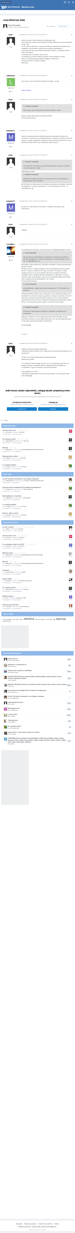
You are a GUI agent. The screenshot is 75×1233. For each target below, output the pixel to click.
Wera (12, 744)
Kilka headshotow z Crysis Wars (11, 496)
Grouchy (8, 432)
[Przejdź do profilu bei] (70, 597)
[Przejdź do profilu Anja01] (5, 715)
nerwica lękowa (7, 619)
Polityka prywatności (30, 1224)
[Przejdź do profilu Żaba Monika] (70, 465)
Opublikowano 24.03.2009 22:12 (33, 224)
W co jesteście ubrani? (9, 439)
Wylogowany (9, 480)
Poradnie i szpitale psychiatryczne (34, 480)
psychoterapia (7, 621)
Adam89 (8, 580)
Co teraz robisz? (12, 714)
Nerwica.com (28, 7)
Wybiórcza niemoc (7, 596)
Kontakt (56, 1224)
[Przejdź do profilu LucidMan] (11, 251)
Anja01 (13, 716)
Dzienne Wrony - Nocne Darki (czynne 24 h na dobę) (23, 732)
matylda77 (10, 131)
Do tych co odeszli (8, 527)
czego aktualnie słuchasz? (15, 702)
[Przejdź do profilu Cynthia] (70, 571)
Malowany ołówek (7, 553)
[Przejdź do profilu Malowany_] (70, 439)
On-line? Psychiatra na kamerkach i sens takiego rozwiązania (20, 479)
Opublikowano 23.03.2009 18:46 (33, 75)
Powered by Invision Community (37, 1230)
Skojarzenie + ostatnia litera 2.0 (17, 664)
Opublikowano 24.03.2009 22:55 (34, 244)
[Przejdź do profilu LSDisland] (11, 82)
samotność (49, 619)
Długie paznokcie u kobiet (10, 456)
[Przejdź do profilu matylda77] (11, 137)
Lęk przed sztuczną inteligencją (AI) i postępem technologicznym (21, 487)
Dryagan (13, 734)
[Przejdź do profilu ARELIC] (5, 721)
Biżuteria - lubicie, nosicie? (10, 513)
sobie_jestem (10, 572)
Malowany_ (9, 449)
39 (11, 146)
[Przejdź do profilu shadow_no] (5, 691)
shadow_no (9, 489)
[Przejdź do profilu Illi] (70, 527)
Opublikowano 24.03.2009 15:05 (33, 99)
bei (7, 598)
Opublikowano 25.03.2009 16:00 (33, 343)
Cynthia (8, 466)
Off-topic (22, 432)
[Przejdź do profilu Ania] (5, 685)
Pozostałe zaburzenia (25, 580)
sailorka (8, 458)
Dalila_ (8, 529)
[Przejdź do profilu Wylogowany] (70, 479)
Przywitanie (6, 570)
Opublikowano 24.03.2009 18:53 (33, 155)
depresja (61, 618)
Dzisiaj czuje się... (13, 658)
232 (11, 91)
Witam (24, 572)
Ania (12, 686)
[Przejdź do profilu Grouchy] (5, 665)
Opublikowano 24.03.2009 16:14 (33, 130)
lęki (54, 619)
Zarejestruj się (22, 409)
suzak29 (13, 680)
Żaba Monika (9, 441)
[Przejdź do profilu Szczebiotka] (70, 605)
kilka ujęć (5, 447)
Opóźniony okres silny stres (10, 604)
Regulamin (19, 1224)
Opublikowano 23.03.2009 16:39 (33, 34)
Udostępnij (51, 26)
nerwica (29, 618)
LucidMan (10, 244)
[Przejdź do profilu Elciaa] (70, 553)
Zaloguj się (53, 409)
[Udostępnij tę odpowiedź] (71, 34)
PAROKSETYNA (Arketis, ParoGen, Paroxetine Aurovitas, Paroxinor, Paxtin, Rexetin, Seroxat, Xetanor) (37, 684)
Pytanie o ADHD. (7, 579)
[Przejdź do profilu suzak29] (5, 677)
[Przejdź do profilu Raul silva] (70, 545)
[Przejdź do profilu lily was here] (5, 671)
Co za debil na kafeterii (9, 465)
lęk (17, 619)
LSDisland (10, 76)
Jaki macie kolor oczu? (9, 430)
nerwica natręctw (40, 619)
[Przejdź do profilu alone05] (70, 457)
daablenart (14, 710)
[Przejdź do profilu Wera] (5, 739)
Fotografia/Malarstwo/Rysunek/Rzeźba (32, 449)
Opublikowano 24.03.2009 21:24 (33, 201)
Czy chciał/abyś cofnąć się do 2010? (13, 544)
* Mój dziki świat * (13, 720)
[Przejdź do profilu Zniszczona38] (70, 431)
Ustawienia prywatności (45, 1224)
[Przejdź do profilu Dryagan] (5, 733)
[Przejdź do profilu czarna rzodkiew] (70, 579)
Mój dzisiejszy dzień (14, 708)
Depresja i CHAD (21, 598)
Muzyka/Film (26, 498)
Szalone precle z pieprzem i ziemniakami (20, 670)
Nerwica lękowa (24, 27)
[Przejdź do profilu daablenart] (5, 709)
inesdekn (8, 606)
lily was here (15, 672)
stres (14, 619)
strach (21, 619)
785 (11, 260)
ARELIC (13, 722)
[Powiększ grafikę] (32, 188)
